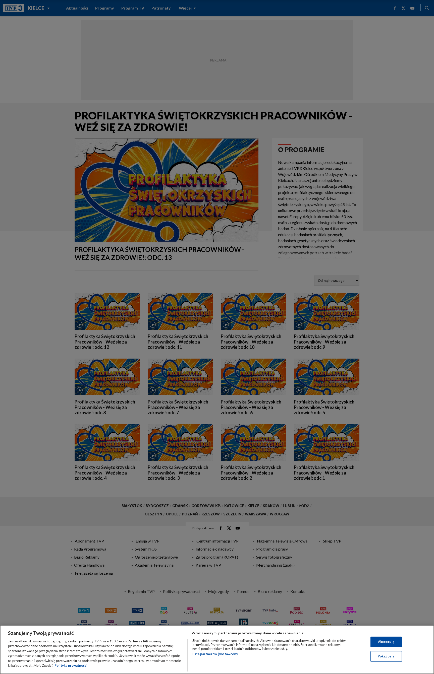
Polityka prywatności (71, 665)
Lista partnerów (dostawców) (215, 654)
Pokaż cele (386, 656)
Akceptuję (386, 642)
